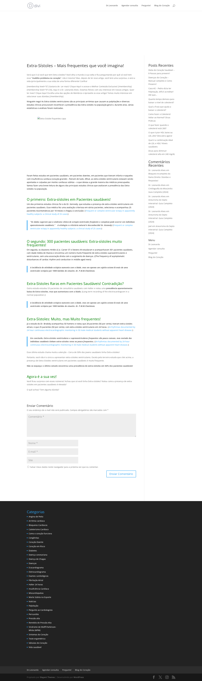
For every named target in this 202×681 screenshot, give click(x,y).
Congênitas (34, 537)
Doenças (33, 563)
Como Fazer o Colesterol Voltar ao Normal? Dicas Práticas (159, 117)
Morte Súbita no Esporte (40, 597)
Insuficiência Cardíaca (39, 588)
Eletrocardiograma (37, 572)
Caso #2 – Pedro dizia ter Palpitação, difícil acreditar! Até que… (161, 91)
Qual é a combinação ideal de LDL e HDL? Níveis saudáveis (160, 143)
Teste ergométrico (37, 638)
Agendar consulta (129, 6)
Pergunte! (146, 6)
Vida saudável (35, 647)
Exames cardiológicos (38, 576)
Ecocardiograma (36, 567)
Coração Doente (36, 542)
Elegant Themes (47, 677)
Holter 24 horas (36, 584)
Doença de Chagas (37, 559)
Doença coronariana (38, 554)
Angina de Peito (36, 516)
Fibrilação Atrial (36, 580)
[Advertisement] (101, 35)
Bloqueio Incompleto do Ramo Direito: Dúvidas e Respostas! (159, 177)
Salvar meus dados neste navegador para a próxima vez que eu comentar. (64, 467)
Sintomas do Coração (38, 634)
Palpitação (33, 605)
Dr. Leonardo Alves (157, 170)
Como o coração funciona (40, 533)
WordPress (79, 677)
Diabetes (33, 550)
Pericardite (34, 614)
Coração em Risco (37, 546)
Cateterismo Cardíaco (39, 529)
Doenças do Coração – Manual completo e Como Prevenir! (160, 80)
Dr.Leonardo (112, 6)
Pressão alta (34, 618)
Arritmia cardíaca (37, 521)
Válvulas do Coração (38, 643)
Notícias (32, 601)
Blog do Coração (162, 6)
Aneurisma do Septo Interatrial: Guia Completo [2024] (160, 203)
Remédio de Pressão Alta (40, 622)
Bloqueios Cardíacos (38, 525)
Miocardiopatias (36, 593)
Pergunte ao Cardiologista (40, 610)
